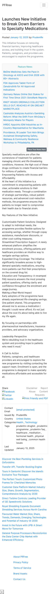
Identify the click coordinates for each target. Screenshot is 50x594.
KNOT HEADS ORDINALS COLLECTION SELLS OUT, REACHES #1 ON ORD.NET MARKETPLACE (23, 105)
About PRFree (20, 556)
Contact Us (19, 579)
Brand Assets (20, 573)
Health (19, 422)
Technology (31, 422)
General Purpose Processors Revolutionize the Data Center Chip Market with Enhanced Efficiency (24, 536)
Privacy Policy (20, 562)
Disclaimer (31, 388)
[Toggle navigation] (44, 5)
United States (23, 418)
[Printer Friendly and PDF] (35, 398)
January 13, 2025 (19, 37)
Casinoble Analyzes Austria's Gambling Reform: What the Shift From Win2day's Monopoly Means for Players (24, 116)
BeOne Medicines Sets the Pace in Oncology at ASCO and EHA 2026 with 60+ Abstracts (23, 75)
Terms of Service (22, 567)
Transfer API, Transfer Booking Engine (22, 466)
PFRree (7, 5)
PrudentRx (37, 37)
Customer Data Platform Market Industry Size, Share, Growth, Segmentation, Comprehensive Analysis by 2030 (23, 490)
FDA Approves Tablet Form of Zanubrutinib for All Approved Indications (19, 86)
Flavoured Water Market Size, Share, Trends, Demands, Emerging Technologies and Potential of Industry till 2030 (24, 517)
